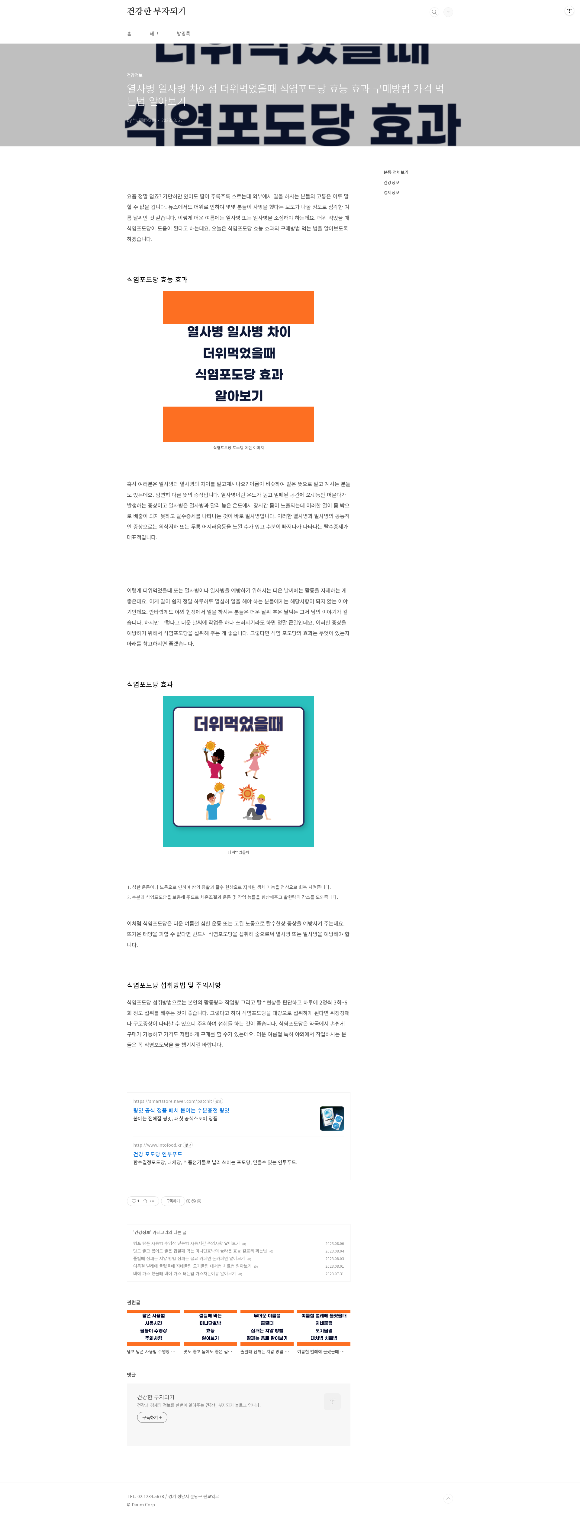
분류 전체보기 (396, 172)
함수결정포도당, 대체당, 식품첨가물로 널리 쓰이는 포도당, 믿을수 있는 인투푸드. (215, 1161)
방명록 (183, 33)
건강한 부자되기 (156, 12)
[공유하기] (145, 1201)
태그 (154, 33)
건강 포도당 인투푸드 (157, 1154)
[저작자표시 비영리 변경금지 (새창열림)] (193, 1201)
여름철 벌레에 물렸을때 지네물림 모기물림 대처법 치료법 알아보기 (192, 1266)
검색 (434, 12)
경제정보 (391, 192)
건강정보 (142, 1232)
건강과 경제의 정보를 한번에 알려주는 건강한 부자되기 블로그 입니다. (199, 1405)
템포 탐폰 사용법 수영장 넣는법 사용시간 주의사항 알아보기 (186, 1243)
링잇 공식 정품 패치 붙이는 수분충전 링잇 (181, 1110)
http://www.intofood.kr (157, 1145)
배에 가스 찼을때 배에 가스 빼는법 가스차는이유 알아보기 (184, 1273)
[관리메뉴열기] (569, 10)
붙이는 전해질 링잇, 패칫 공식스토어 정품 (175, 1118)
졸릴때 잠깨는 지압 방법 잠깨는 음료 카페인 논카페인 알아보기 (189, 1258)
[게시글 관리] (152, 1201)
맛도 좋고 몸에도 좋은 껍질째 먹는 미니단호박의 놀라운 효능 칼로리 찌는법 (200, 1251)
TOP (448, 1499)
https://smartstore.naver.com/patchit (172, 1101)
